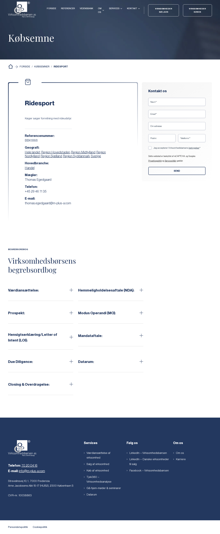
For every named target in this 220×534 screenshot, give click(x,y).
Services (114, 8)
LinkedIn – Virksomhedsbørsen (148, 453)
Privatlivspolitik (155, 161)
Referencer (68, 8)
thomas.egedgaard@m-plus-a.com (48, 203)
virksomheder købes (197, 10)
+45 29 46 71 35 (36, 191)
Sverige (96, 156)
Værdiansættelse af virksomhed (98, 455)
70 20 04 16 (29, 465)
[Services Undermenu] (121, 9)
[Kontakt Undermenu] (139, 9)
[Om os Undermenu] (103, 10)
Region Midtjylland (83, 152)
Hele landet (32, 152)
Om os (99, 10)
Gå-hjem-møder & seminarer (103, 488)
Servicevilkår (170, 161)
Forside (51, 8)
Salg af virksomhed (97, 464)
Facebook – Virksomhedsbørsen (149, 470)
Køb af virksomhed (97, 470)
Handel (29, 168)
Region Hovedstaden (55, 152)
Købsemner (41, 66)
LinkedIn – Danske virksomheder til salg (149, 461)
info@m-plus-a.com (32, 471)
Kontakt (132, 8)
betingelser (194, 148)
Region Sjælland (51, 156)
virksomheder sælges (163, 10)
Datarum (91, 494)
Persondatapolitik (18, 527)
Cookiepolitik (40, 527)
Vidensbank (86, 8)
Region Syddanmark (76, 156)
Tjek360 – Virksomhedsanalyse (98, 479)
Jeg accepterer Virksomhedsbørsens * (177, 148)
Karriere (181, 459)
